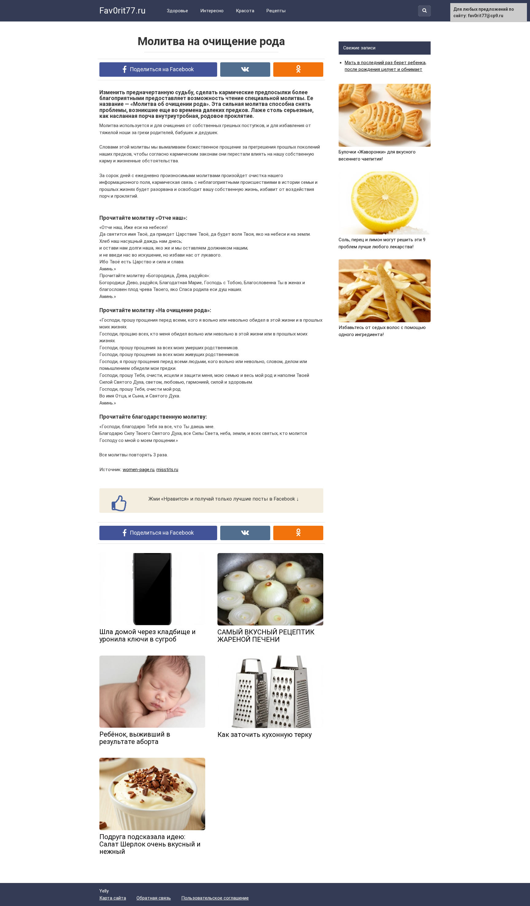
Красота (245, 11)
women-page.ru (138, 469)
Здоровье (177, 11)
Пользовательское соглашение (215, 898)
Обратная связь (153, 898)
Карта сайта (112, 898)
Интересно (212, 11)
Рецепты (276, 11)
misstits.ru (167, 469)
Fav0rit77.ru (122, 11)
